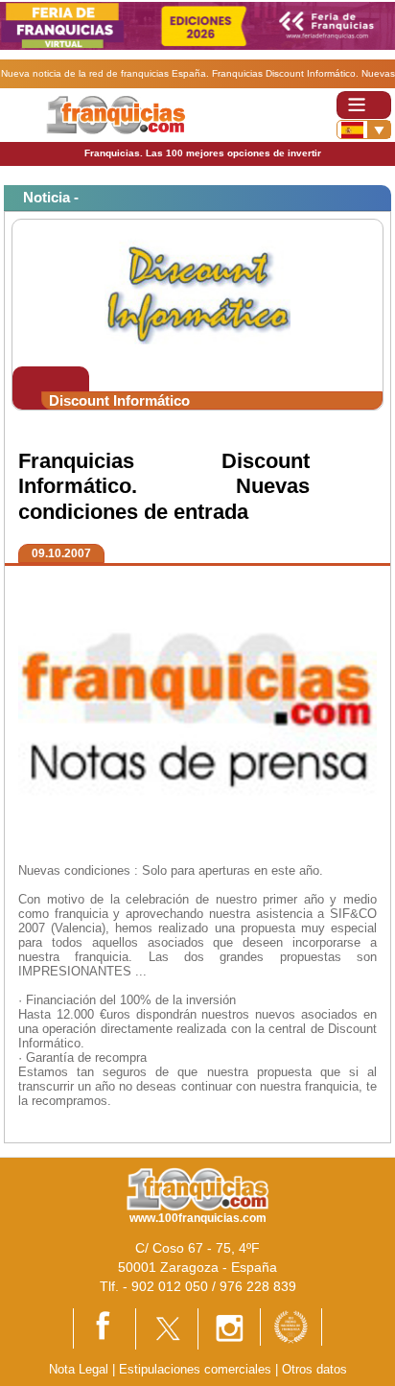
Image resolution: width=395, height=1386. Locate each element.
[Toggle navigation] (364, 105)
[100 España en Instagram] (229, 1328)
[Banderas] (364, 129)
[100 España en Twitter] (167, 1328)
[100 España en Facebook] (104, 1327)
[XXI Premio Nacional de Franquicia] (291, 1326)
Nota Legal (78, 1369)
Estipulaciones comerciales (197, 1369)
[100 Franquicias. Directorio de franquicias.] (115, 114)
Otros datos (314, 1369)
